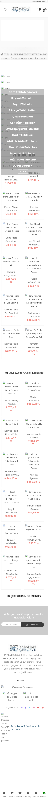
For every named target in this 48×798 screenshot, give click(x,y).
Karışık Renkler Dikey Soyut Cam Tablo (11, 178)
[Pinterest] (43, 708)
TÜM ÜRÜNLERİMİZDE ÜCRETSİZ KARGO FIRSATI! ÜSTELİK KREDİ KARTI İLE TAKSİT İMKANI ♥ (24, 53)
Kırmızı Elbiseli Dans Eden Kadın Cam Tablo (11, 209)
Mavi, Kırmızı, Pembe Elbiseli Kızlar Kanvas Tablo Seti (11, 402)
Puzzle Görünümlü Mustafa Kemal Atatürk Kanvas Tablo (34, 280)
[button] (44, 10)
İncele (23, 171)
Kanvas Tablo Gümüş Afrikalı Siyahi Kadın (34, 507)
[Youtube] (38, 708)
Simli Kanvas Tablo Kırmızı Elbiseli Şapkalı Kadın (11, 473)
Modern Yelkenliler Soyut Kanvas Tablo (34, 399)
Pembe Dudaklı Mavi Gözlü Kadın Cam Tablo (34, 209)
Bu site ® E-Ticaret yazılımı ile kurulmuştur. (25, 727)
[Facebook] (25, 708)
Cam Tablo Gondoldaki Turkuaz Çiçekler (11, 239)
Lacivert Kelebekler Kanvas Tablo (11, 541)
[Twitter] (29, 708)
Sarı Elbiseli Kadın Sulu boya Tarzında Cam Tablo (34, 243)
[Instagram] (34, 708)
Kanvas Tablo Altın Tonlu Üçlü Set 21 (11, 572)
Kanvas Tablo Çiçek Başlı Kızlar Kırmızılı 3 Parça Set (34, 576)
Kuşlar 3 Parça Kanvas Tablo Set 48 (11, 273)
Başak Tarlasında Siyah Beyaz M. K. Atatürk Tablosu (11, 511)
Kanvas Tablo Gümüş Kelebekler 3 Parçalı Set (34, 436)
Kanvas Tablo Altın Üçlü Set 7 (11, 432)
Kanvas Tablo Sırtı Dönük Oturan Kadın (11, 345)
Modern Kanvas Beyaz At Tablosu (34, 538)
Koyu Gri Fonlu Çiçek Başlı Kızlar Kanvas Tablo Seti (34, 345)
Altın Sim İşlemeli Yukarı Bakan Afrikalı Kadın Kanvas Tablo (34, 476)
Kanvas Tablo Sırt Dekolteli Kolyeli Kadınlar (11, 311)
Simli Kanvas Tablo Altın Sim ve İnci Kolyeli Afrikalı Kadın (34, 315)
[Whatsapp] (21, 708)
